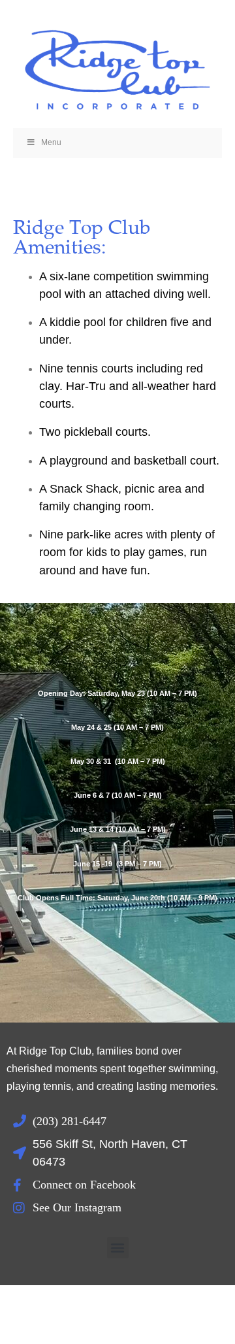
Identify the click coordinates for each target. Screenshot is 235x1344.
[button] (118, 1247)
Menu (51, 142)
